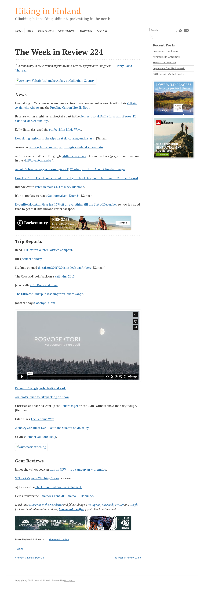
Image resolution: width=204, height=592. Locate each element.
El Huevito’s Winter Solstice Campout (47, 250)
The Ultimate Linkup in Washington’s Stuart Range (49, 294)
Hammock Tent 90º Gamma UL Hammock (67, 496)
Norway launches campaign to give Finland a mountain (66, 147)
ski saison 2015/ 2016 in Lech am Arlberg (65, 268)
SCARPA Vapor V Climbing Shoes (37, 478)
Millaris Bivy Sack (74, 156)
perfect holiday (32, 259)
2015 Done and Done (44, 285)
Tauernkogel (69, 406)
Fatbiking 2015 (65, 276)
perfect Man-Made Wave (65, 129)
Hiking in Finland (48, 10)
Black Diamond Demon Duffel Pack (58, 487)
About (18, 30)
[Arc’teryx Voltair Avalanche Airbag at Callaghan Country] (55, 80)
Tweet (19, 549)
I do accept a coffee (71, 509)
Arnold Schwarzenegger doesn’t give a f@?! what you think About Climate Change (70, 169)
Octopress (69, 580)
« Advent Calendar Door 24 (29, 557)
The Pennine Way (42, 419)
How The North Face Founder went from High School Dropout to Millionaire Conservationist (76, 178)
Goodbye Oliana (45, 303)
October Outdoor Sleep (40, 437)
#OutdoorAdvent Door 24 (63, 196)
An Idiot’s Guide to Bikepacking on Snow (42, 397)
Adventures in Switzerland (166, 56)
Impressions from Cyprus (165, 50)
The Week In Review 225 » (127, 557)
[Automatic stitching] (31, 447)
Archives (102, 30)
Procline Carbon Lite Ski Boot (70, 107)
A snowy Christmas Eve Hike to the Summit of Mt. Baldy (51, 428)
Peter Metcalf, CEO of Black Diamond (59, 187)
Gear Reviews (66, 30)
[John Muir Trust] (173, 114)
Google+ (135, 505)
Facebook (107, 505)
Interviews (85, 30)
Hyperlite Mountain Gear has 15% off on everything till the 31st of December (66, 204)
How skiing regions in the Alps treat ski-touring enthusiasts (55, 138)
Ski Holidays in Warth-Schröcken (169, 74)
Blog (30, 30)
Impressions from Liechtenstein (169, 68)
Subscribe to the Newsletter (45, 505)
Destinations (46, 30)
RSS (180, 30)
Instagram (94, 505)
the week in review (59, 539)
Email (186, 30)
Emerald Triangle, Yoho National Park (40, 388)
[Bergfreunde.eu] (173, 157)
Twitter (119, 505)
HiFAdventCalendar (38, 160)
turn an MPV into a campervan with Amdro (78, 469)
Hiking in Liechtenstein (164, 62)
